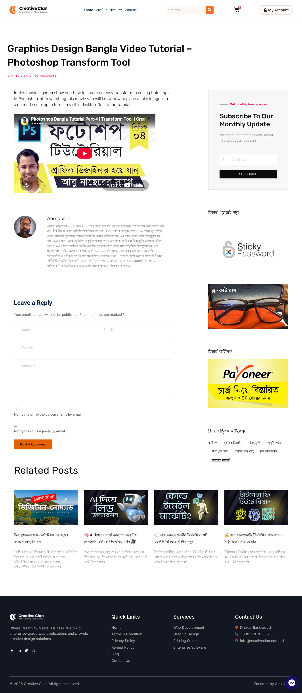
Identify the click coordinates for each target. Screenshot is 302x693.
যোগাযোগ (130, 10)
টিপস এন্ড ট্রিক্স (220, 451)
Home (87, 10)
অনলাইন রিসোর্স (220, 460)
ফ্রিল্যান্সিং (254, 443)
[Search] (210, 10)
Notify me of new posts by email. (40, 431)
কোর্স (99, 10)
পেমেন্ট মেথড (274, 443)
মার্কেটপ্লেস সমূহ (244, 451)
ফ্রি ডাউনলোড (268, 451)
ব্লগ (112, 10)
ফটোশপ (212, 443)
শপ (120, 10)
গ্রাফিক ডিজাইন (233, 443)
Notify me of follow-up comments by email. (48, 414)
